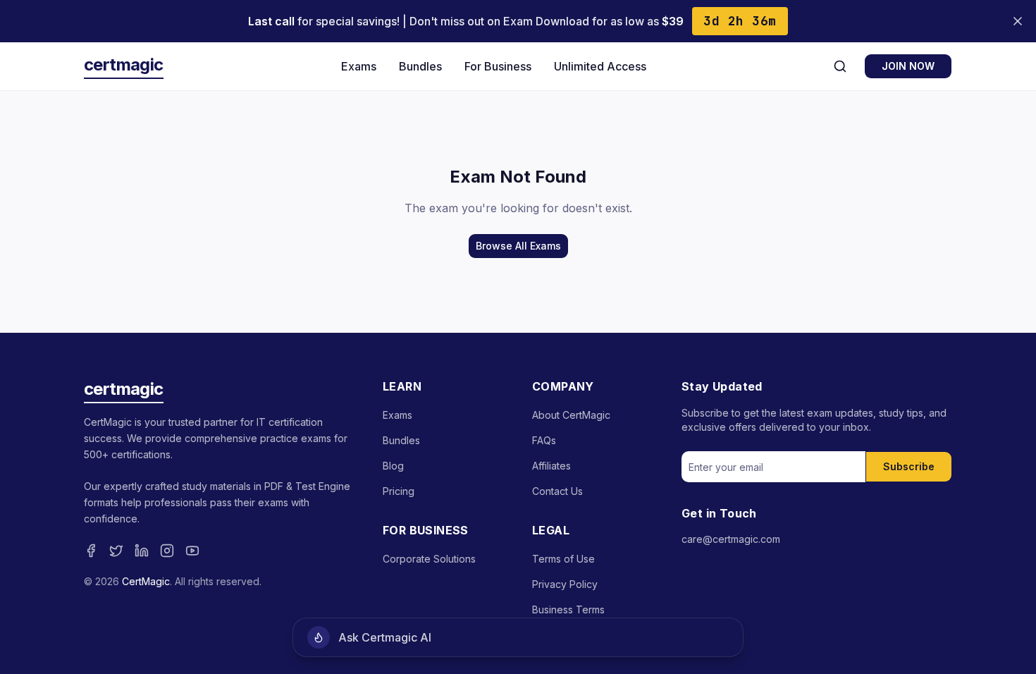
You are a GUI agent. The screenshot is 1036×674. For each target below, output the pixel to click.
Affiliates (551, 466)
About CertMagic (571, 415)
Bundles (420, 66)
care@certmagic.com (731, 539)
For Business (497, 66)
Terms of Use (563, 559)
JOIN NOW (908, 66)
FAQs (544, 440)
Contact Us (557, 491)
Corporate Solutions (429, 559)
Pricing (398, 491)
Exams (358, 66)
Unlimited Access (600, 66)
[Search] (840, 66)
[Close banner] (1018, 21)
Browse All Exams (518, 246)
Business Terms (568, 609)
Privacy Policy (565, 584)
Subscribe (909, 466)
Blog (393, 466)
